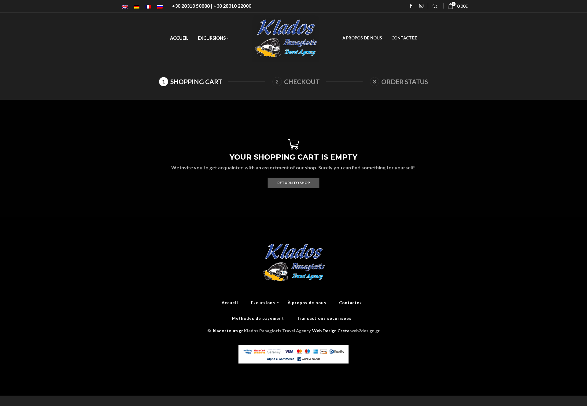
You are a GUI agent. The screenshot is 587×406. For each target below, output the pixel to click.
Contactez (404, 37)
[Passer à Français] (148, 6)
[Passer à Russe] (160, 6)
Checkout (302, 81)
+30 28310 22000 (232, 6)
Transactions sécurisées (324, 318)
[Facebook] (411, 6)
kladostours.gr (228, 330)
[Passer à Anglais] (125, 6)
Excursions (212, 38)
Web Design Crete (330, 330)
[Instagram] (421, 6)
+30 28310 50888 (191, 6)
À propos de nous (362, 37)
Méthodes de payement (258, 318)
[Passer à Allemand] (136, 6)
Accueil (179, 38)
